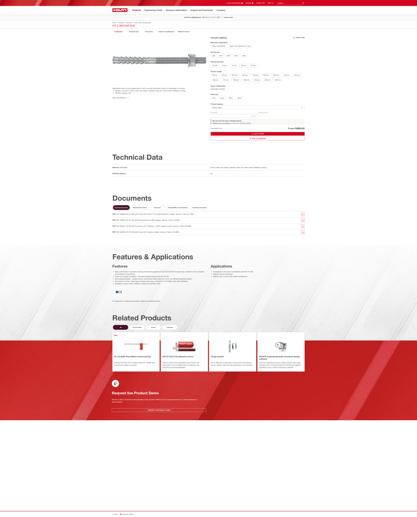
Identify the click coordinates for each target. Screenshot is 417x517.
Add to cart (259, 134)
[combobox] (290, 3)
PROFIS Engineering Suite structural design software (279, 357)
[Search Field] (303, 3)
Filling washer (217, 356)
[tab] (118, 32)
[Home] (119, 10)
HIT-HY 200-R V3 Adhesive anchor (178, 356)
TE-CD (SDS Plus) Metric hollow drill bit (132, 356)
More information (119, 98)
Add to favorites (259, 138)
